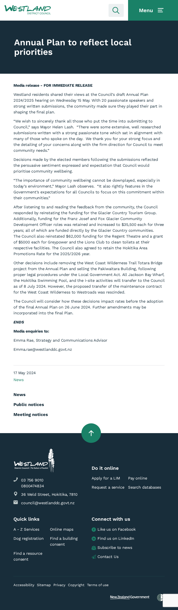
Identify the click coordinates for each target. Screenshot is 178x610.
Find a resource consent (27, 556)
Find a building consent (64, 541)
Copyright (76, 585)
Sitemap (44, 585)
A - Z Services (26, 529)
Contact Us (108, 556)
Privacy (59, 585)
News (18, 379)
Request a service (108, 487)
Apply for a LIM (106, 478)
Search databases (144, 487)
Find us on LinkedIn (115, 538)
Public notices (28, 404)
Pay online (137, 478)
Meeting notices (30, 414)
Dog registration (28, 538)
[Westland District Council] (27, 10)
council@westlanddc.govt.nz (48, 503)
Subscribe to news (114, 547)
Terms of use (98, 585)
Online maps (61, 529)
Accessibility (23, 585)
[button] (27, 10)
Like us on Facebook (116, 529)
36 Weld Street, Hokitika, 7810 (49, 494)
